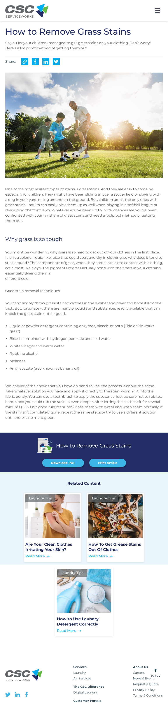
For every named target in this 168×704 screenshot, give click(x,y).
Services (79, 667)
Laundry (79, 673)
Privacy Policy (144, 690)
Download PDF (63, 463)
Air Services (82, 678)
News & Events (144, 678)
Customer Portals (87, 701)
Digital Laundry (85, 692)
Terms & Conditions (148, 695)
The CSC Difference (88, 687)
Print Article (107, 463)
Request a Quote (146, 684)
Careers (139, 673)
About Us (140, 667)
